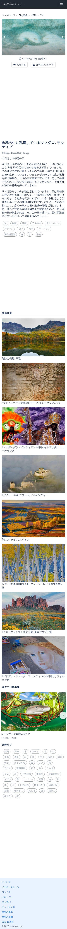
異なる (32, 790)
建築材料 (21, 768)
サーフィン (44, 229)
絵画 (24, 223)
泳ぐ (21, 229)
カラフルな (19, 762)
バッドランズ (8, 907)
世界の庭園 (7, 917)
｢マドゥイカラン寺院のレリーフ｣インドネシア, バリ (31, 403)
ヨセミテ (6, 892)
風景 (16, 757)
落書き (39, 774)
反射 (41, 779)
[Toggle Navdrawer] (61, 4)
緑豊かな (53, 785)
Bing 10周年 (8, 922)
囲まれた (38, 785)
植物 (50, 757)
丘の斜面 (24, 785)
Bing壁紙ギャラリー (13, 4)
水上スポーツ (53, 223)
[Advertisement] (33, 106)
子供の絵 (36, 223)
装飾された (54, 774)
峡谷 (6, 762)
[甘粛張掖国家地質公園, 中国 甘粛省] (5, 37)
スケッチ (8, 229)
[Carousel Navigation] (33, 717)
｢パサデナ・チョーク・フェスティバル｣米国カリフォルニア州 (33, 678)
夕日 (6, 774)
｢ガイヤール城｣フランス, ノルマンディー (25, 495)
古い (41, 762)
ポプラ (7, 779)
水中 (31, 229)
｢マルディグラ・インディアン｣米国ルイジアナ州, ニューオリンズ (32, 449)
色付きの (18, 790)
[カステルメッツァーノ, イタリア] (62, 37)
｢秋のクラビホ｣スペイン (15, 539)
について (6, 882)
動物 (38, 234)
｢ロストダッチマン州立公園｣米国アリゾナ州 (27, 632)
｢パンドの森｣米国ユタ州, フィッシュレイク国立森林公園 (32, 586)
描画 (14, 223)
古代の (7, 768)
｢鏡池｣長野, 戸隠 (11, 358)
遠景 (6, 790)
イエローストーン (10, 887)
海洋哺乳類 (9, 234)
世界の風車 (7, 912)
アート (35, 751)
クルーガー (7, 897)
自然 (6, 757)
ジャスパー (7, 902)
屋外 (16, 751)
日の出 (49, 768)
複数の (52, 790)
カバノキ (28, 779)
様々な (7, 796)
